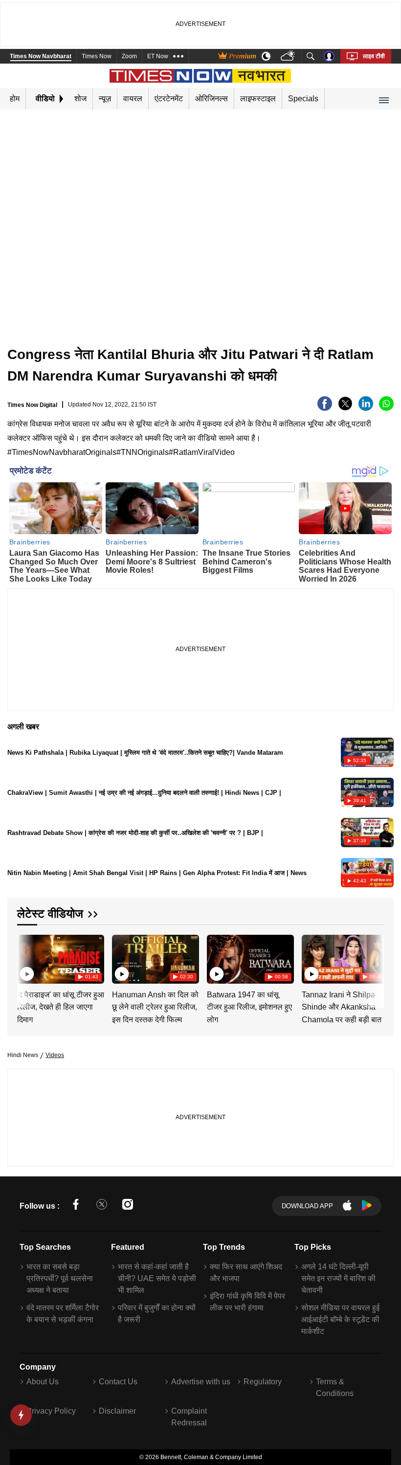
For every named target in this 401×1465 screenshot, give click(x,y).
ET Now (157, 56)
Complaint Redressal (189, 1417)
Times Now (96, 56)
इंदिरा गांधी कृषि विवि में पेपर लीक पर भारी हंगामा (247, 1302)
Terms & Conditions (335, 1387)
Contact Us (118, 1381)
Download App (307, 1206)
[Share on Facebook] (324, 408)
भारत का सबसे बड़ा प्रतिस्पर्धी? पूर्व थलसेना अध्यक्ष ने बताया (59, 1278)
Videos (54, 1055)
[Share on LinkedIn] (365, 408)
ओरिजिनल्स (211, 98)
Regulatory (263, 1381)
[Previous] (25, 959)
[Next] (374, 959)
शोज (80, 98)
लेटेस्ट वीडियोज (50, 913)
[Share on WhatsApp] (386, 408)
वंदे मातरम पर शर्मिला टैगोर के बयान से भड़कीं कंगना (62, 1314)
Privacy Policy (51, 1411)
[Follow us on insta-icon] (127, 1206)
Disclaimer (117, 1411)
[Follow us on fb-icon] (76, 1206)
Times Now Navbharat (40, 56)
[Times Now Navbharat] (201, 76)
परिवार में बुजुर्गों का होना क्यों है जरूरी (157, 1314)
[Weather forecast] (289, 56)
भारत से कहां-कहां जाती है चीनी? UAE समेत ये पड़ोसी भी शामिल (157, 1278)
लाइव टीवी (374, 56)
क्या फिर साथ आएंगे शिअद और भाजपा (246, 1272)
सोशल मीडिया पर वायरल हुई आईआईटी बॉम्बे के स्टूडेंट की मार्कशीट (340, 1319)
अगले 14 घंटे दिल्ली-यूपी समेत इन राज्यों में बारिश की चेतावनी (338, 1278)
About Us (42, 1381)
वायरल (132, 98)
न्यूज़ (105, 98)
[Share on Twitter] (345, 408)
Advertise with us (200, 1381)
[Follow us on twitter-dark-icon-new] (101, 1206)
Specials (303, 98)
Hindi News (22, 1055)
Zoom (129, 56)
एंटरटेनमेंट (169, 98)
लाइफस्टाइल (258, 98)
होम (15, 98)
